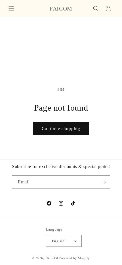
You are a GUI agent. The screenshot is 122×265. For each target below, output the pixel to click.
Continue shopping (61, 128)
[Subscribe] (103, 182)
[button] (11, 8)
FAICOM (51, 258)
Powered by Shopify (74, 258)
